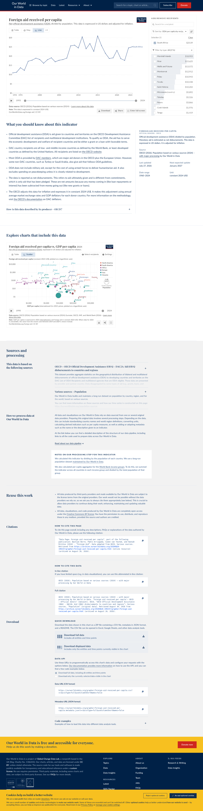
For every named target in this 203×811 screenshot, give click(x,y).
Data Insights (109, 773)
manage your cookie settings (108, 805)
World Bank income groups (111, 467)
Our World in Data (19, 5)
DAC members (43, 158)
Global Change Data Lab (48, 759)
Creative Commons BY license (80, 514)
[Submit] (154, 5)
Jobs (138, 783)
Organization (141, 768)
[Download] (99, 322)
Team (138, 778)
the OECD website (92, 152)
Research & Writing (177, 763)
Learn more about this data (82, 107)
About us (140, 763)
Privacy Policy (87, 805)
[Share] (105, 322)
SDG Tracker (109, 789)
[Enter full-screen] (110, 322)
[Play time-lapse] (11, 100)
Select (92, 254)
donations (45, 799)
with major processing (149, 156)
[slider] (25, 101)
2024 (142, 101)
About (86, 5)
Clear (190, 38)
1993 (18, 101)
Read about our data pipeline (68, 443)
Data (53, 5)
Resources (72, 5)
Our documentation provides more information (90, 666)
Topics (106, 763)
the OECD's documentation (28, 199)
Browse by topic (40, 5)
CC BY (38, 112)
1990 (18, 311)
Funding (139, 773)
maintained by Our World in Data (88, 462)
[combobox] (136, 5)
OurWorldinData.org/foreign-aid (21, 112)
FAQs (53, 775)
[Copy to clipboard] (139, 540)
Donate (184, 5)
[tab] (15, 30)
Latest (61, 5)
